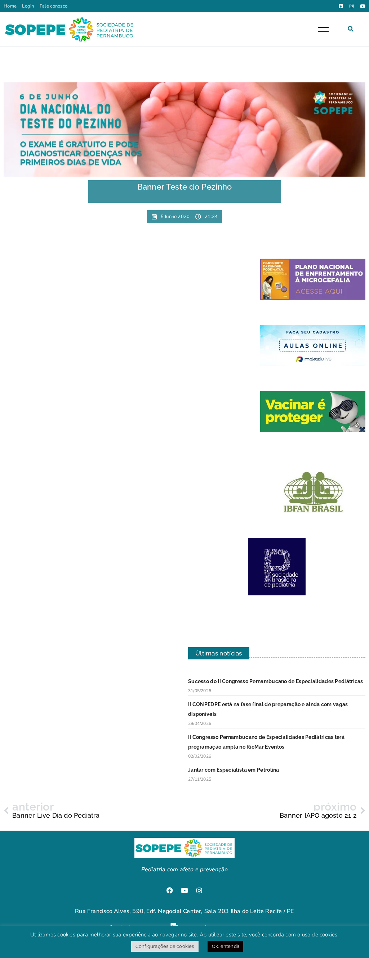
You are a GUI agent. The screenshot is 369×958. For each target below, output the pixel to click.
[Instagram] (199, 890)
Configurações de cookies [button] (164, 946)
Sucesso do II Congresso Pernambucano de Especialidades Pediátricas (275, 681)
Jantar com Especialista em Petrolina (233, 770)
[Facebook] (169, 890)
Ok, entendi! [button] (225, 946)
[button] (351, 29)
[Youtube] (184, 890)
